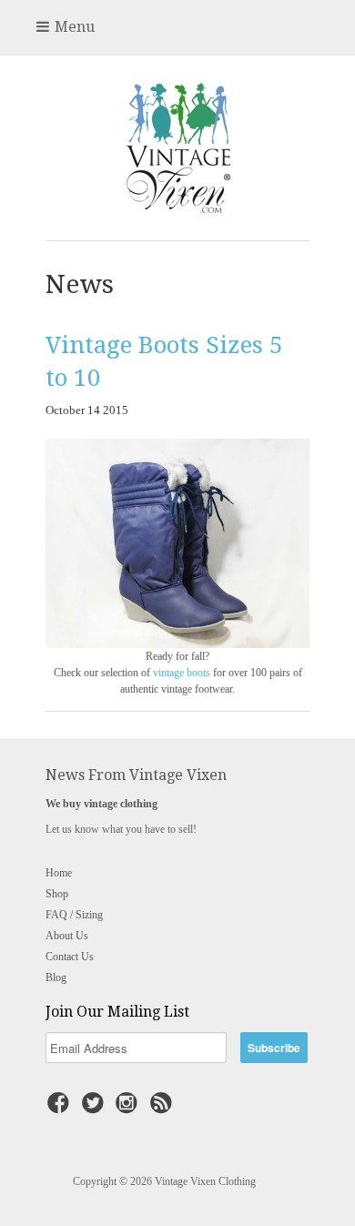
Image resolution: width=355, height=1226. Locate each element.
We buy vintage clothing (101, 803)
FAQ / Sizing (74, 914)
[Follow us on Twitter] (95, 1108)
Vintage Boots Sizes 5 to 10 (164, 361)
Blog (56, 977)
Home (59, 872)
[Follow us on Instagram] (129, 1108)
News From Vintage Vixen (136, 775)
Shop (57, 893)
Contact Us (70, 956)
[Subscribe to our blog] (164, 1108)
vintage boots (181, 672)
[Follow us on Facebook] (61, 1108)
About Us (67, 935)
